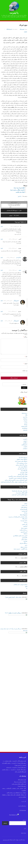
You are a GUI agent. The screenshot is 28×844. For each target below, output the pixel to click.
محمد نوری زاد (24, 520)
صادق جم (18, 257)
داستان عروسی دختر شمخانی (20, 584)
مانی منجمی (24, 505)
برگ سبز (25, 417)
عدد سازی (8, 767)
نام (26, 356)
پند (26, 588)
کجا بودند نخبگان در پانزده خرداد (17, 190)
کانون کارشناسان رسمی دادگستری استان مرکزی (16, 480)
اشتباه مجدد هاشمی (20, 192)
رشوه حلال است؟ (22, 786)
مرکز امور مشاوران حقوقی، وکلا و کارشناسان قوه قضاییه (14, 482)
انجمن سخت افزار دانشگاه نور (20, 535)
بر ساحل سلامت (23, 530)
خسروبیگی (22, 29)
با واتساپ (25, 448)
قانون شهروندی (23, 472)
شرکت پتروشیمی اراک (22, 463)
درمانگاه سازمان (23, 543)
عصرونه (25, 541)
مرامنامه (25, 418)
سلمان (25, 503)
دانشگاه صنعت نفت (22, 466)
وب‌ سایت (24, 370)
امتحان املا (14, 215)
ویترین (25, 422)
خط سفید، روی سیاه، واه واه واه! (19, 491)
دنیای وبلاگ (24, 518)
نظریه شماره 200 (22, 779)
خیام (10, 206)
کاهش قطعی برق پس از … (21, 492)
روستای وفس (24, 507)
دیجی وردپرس (6, 839)
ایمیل (25, 363)
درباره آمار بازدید (22, 805)
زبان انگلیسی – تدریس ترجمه (20, 548)
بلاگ (26, 415)
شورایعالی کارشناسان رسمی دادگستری (18, 478)
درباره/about (24, 413)
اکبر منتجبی (24, 524)
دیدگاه (25, 337)
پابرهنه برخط (24, 528)
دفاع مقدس (24, 537)
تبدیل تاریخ (23, 833)
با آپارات (25, 446)
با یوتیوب (25, 441)
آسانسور (25, 526)
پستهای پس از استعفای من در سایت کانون (16, 792)
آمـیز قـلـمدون (24, 532)
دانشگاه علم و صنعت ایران (21, 461)
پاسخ (2, 226)
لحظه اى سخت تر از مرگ (20, 781)
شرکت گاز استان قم (22, 468)
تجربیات (25, 420)
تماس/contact (24, 426)
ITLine (25, 513)
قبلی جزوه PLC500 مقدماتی (14, 210)
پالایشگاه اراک (24, 470)
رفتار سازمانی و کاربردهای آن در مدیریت (17, 516)
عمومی (25, 31)
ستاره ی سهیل (24, 547)
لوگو (26, 586)
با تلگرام (25, 443)
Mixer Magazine (23, 514)
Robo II (25, 533)
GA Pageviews (23, 810)
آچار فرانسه (24, 511)
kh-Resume (24, 428)
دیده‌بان (25, 522)
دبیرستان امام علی (23, 457)
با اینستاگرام (24, 444)
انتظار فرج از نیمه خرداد (19, 187)
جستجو (24, 820)
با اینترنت (14, 13)
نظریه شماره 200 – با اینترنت (19, 761)
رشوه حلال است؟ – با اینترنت (19, 763)
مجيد (20, 270)
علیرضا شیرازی (23, 509)
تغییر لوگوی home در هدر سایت (19, 784)
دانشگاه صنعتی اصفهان (22, 459)
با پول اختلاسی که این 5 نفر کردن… (19, 494)
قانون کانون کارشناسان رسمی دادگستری (17, 476)
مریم (26, 545)
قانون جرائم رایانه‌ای (22, 474)
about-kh (25, 430)
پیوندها (25, 424)
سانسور (19, 196)
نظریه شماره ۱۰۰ (7, 761)
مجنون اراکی (24, 539)
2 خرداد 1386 (9, 29)
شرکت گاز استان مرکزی (21, 465)
